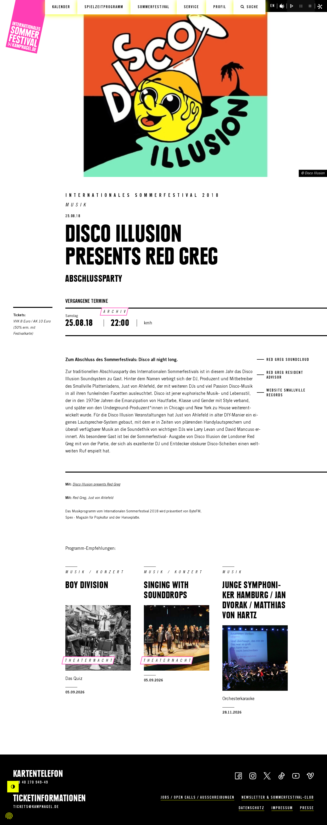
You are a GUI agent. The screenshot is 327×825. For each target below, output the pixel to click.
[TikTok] (281, 775)
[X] (267, 775)
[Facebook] (238, 775)
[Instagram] (252, 775)
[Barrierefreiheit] (282, 6)
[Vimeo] (310, 775)
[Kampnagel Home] (27, 27)
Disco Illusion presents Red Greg (96, 484)
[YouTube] (295, 775)
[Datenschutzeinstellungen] (9, 815)
